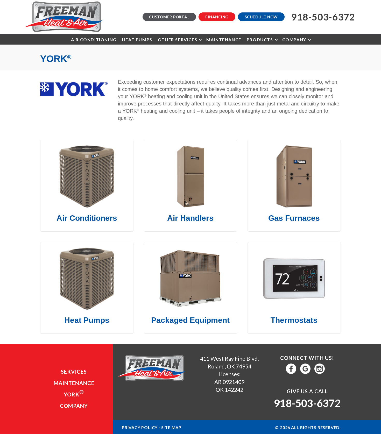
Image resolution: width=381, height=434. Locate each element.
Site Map (171, 427)
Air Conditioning (94, 39)
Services (74, 371)
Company (294, 39)
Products (260, 39)
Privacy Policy (140, 427)
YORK (74, 393)
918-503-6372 (307, 403)
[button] (200, 39)
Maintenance (223, 39)
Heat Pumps (137, 39)
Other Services (177, 39)
